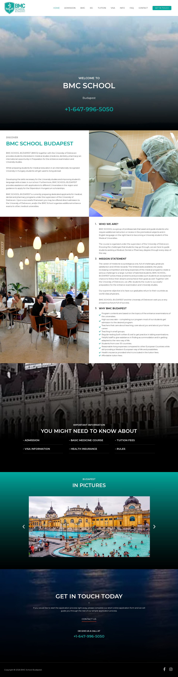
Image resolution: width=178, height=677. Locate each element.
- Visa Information (36, 448)
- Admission (31, 440)
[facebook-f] (166, 669)
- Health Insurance (83, 448)
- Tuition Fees (125, 440)
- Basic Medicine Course (86, 440)
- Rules (120, 448)
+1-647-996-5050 (89, 109)
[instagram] (171, 669)
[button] (162, 8)
